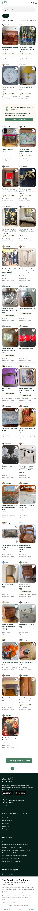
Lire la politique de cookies (9, 902)
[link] (30, 768)
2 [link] (16, 769)
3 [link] (21, 769)
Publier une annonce (19, 119)
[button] (35, 20)
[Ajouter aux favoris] (16, 28)
